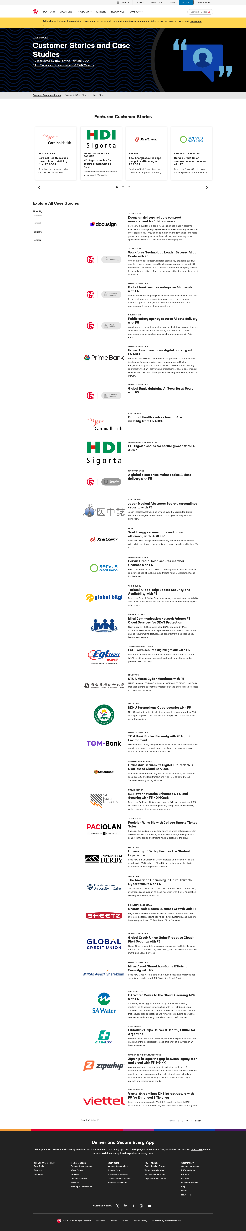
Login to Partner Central (156, 1178)
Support (172, 2)
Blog (183, 1186)
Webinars (75, 1182)
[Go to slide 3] (129, 187)
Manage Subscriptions (118, 1166)
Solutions (38, 1174)
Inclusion (185, 1178)
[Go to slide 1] (117, 187)
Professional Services (118, 1174)
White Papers (77, 1170)
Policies (114, 1221)
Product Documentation (82, 1166)
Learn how (197, 1149)
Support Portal (114, 1170)
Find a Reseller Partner (155, 1166)
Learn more (196, 21)
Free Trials (39, 1166)
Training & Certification (81, 1186)
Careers (185, 1174)
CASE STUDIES (41, 37)
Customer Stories (79, 1178)
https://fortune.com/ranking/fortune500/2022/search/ (64, 65)
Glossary (75, 1174)
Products (38, 1170)
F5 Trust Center (188, 1170)
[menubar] (123, 2)
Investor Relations (189, 1182)
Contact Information (190, 1166)
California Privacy (140, 1221)
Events (184, 1190)
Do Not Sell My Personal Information (166, 1221)
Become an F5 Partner (155, 1174)
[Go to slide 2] (123, 187)
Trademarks (100, 1221)
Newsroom (186, 1195)
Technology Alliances (154, 1170)
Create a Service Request (119, 1178)
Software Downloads (117, 1182)
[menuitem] (122, 2)
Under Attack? (203, 2)
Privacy (125, 1221)
